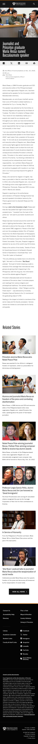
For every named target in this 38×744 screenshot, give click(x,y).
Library (5, 631)
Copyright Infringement (29, 736)
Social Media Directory (27, 658)
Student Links (7, 638)
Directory (6, 618)
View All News (18, 592)
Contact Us (6, 611)
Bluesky (25, 654)
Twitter (25, 635)
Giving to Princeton (26, 622)
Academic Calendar (9, 635)
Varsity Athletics (25, 618)
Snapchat (26, 642)
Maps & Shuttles (25, 614)
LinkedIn (26, 646)
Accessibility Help (8, 614)
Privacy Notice (31, 738)
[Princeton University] (10, 728)
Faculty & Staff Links (10, 642)
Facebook (26, 631)
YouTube (26, 650)
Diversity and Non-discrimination (11, 674)
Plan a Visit (24, 611)
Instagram (26, 638)
